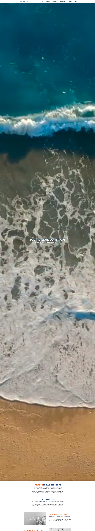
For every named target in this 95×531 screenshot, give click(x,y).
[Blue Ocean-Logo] (23, 1)
